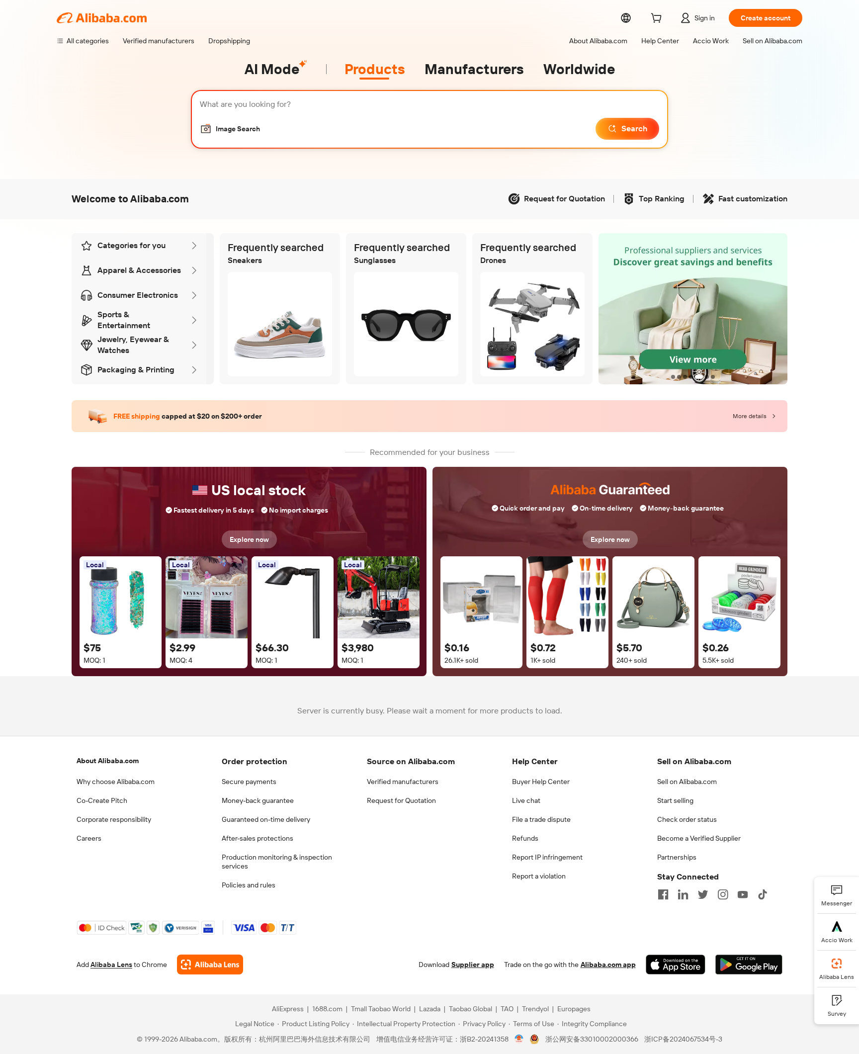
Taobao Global (470, 1009)
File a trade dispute (541, 819)
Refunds (525, 838)
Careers (89, 838)
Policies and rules (248, 885)
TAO (507, 1009)
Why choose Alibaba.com (116, 782)
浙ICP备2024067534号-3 (683, 1039)
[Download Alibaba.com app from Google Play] (748, 964)
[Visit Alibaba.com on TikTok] (763, 894)
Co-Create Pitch (102, 800)
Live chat (526, 800)
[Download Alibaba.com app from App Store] (675, 964)
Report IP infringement (547, 857)
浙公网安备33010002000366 (591, 1039)
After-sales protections (257, 838)
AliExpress (288, 1009)
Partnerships (676, 857)
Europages (574, 1009)
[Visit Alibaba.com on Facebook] (663, 894)
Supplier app (472, 964)
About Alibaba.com (108, 761)
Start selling (675, 800)
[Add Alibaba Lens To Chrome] (210, 964)
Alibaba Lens (111, 964)
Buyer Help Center (541, 782)
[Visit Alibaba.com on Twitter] (703, 894)
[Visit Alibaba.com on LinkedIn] (683, 894)
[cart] (658, 19)
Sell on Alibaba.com (687, 782)
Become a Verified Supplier (699, 838)
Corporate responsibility (114, 819)
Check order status (687, 819)
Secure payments (249, 782)
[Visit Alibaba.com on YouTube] (743, 894)
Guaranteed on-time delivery (266, 819)
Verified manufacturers (402, 782)
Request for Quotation (401, 800)
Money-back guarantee (258, 800)
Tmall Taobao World (381, 1009)
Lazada (429, 1009)
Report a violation (539, 876)
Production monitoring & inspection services (277, 861)
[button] (230, 129)
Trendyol (535, 1009)
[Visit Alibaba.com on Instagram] (723, 894)
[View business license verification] (519, 1039)
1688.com (327, 1009)
